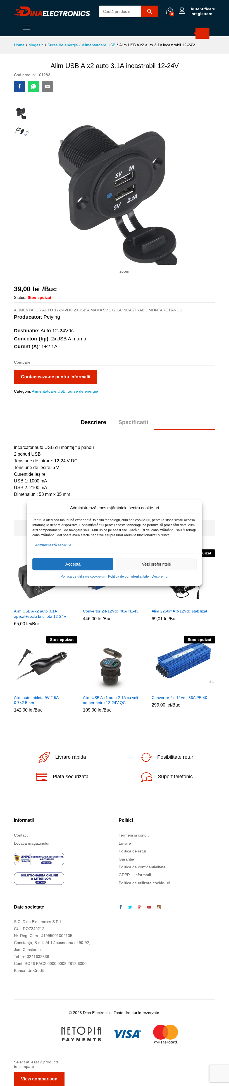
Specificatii (133, 422)
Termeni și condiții (134, 835)
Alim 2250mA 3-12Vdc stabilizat (179, 611)
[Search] (202, 33)
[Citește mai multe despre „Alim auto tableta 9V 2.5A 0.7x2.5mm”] (38, 688)
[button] (38, 602)
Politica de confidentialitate (128, 577)
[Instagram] (158, 907)
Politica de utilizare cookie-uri (83, 577)
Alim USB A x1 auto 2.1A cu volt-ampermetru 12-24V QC (111, 700)
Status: (20, 297)
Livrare (125, 843)
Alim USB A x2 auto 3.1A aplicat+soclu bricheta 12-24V (40, 613)
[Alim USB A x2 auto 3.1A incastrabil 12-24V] (19, 86)
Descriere (93, 422)
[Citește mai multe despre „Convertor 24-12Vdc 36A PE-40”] (176, 688)
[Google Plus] (139, 907)
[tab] (93, 424)
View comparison (39, 1079)
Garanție (126, 859)
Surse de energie (83, 391)
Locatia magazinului (31, 843)
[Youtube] (149, 907)
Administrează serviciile (53, 545)
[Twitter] (130, 907)
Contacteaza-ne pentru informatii (55, 376)
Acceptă (72, 564)
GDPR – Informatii (135, 875)
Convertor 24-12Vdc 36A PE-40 (179, 697)
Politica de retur (132, 851)
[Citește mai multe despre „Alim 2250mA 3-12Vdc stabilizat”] (176, 602)
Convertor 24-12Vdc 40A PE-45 (111, 611)
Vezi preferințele (156, 564)
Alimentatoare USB (48, 391)
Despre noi (160, 577)
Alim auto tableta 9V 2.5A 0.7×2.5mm (36, 700)
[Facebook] (120, 907)
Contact (21, 835)
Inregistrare (201, 13)
